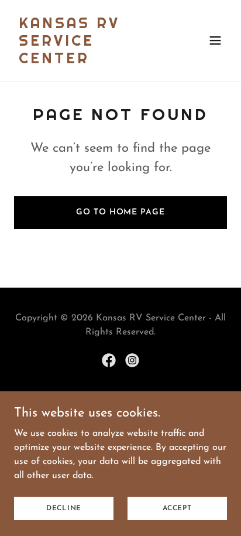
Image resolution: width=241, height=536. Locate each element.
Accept (177, 507)
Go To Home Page (120, 212)
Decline (63, 507)
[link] (89, 61)
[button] (215, 40)
